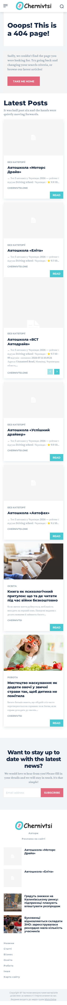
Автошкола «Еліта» (25, 250)
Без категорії (16, 162)
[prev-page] (50, 372)
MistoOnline (50, 999)
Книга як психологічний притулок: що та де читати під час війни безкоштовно (32, 595)
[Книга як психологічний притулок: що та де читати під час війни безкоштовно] (33, 561)
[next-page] (57, 372)
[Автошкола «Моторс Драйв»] (33, 137)
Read (56, 195)
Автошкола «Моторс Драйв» (39, 851)
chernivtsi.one (17, 188)
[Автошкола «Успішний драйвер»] (33, 400)
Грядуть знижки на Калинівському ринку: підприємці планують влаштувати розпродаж (42, 901)
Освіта (12, 586)
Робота (12, 677)
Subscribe (52, 792)
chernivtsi (14, 620)
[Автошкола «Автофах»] (33, 483)
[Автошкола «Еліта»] (33, 220)
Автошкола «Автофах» (28, 513)
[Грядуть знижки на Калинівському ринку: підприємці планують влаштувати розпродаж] (13, 902)
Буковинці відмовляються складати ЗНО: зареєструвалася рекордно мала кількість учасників (43, 924)
